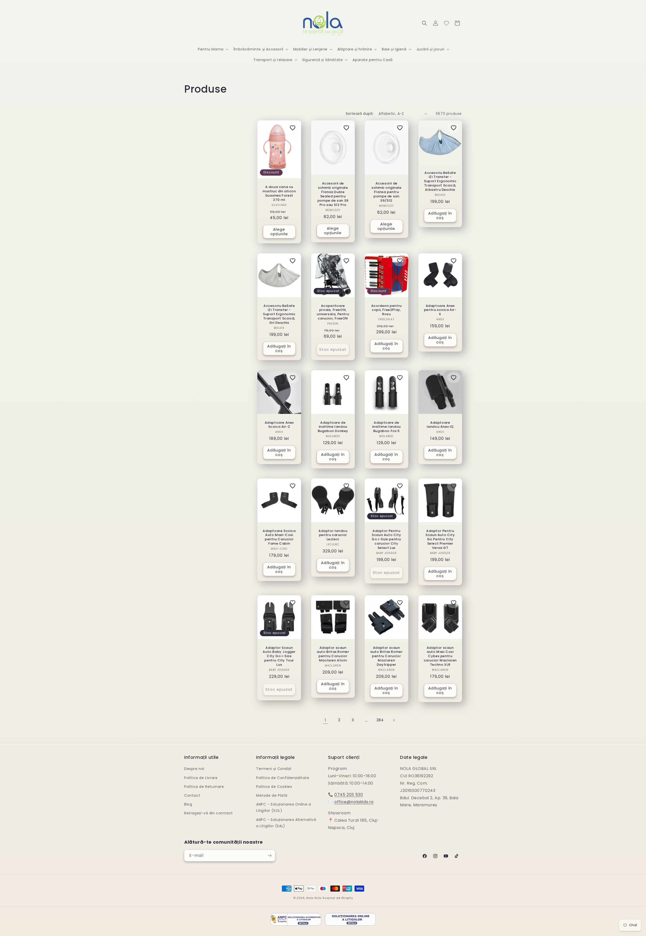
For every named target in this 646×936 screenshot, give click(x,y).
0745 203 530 (348, 794)
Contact (192, 795)
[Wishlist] (446, 23)
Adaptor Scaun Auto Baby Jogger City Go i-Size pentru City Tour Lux (279, 656)
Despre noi (194, 768)
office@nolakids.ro (354, 802)
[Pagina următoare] (393, 720)
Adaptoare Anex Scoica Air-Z (279, 424)
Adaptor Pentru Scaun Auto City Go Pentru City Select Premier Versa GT (440, 539)
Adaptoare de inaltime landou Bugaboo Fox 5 (386, 426)
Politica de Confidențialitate (282, 777)
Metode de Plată (271, 795)
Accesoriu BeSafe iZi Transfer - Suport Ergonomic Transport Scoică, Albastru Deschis (440, 181)
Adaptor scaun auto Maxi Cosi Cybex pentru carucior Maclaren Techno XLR (439, 656)
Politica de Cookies (274, 786)
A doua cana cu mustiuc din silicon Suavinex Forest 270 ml (279, 193)
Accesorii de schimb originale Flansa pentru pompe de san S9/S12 (386, 192)
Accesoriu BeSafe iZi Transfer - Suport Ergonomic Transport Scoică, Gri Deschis (279, 314)
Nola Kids (313, 898)
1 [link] (325, 720)
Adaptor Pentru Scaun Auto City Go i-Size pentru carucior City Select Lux (386, 539)
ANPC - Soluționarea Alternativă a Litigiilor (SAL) (286, 822)
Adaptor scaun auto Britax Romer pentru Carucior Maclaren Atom (333, 654)
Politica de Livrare (201, 777)
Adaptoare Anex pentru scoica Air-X (440, 310)
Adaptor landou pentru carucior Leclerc (332, 535)
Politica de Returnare (204, 786)
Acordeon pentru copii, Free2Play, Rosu (386, 310)
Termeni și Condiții (273, 768)
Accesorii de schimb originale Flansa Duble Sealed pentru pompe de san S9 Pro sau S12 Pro (332, 194)
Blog (188, 804)
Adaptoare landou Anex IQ (439, 424)
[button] (212, 49)
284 (380, 720)
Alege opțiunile (279, 231)
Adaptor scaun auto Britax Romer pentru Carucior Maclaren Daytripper (386, 656)
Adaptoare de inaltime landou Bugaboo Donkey (332, 426)
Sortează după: (360, 113)
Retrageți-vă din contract (208, 813)
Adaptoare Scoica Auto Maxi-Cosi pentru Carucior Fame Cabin (279, 537)
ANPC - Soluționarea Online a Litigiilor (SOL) (283, 807)
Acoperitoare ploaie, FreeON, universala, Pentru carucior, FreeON (333, 312)
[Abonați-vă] (269, 855)
